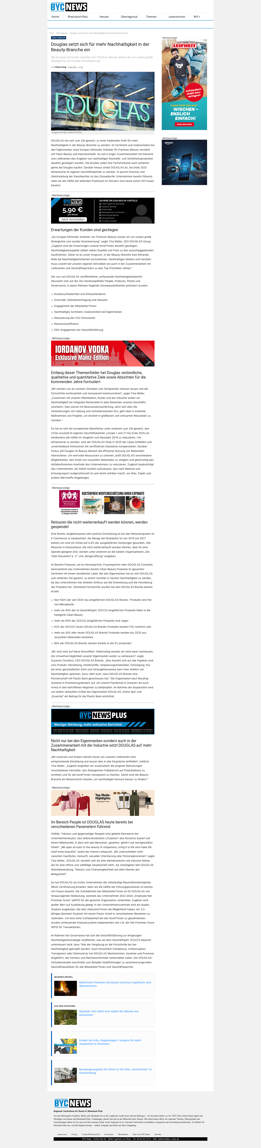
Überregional (62, 33)
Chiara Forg (60, 67)
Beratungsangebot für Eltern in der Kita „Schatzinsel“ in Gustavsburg (115, 1071)
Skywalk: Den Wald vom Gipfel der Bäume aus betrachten (109, 1013)
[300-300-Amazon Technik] (184, 184)
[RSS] (67, 24)
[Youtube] (89, 24)
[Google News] (97, 24)
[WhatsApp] (82, 24)
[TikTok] (74, 24)
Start (52, 33)
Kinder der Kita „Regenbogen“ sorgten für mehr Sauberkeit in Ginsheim (110, 1042)
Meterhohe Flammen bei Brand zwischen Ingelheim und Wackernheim (115, 984)
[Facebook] (52, 24)
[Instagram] (59, 24)
